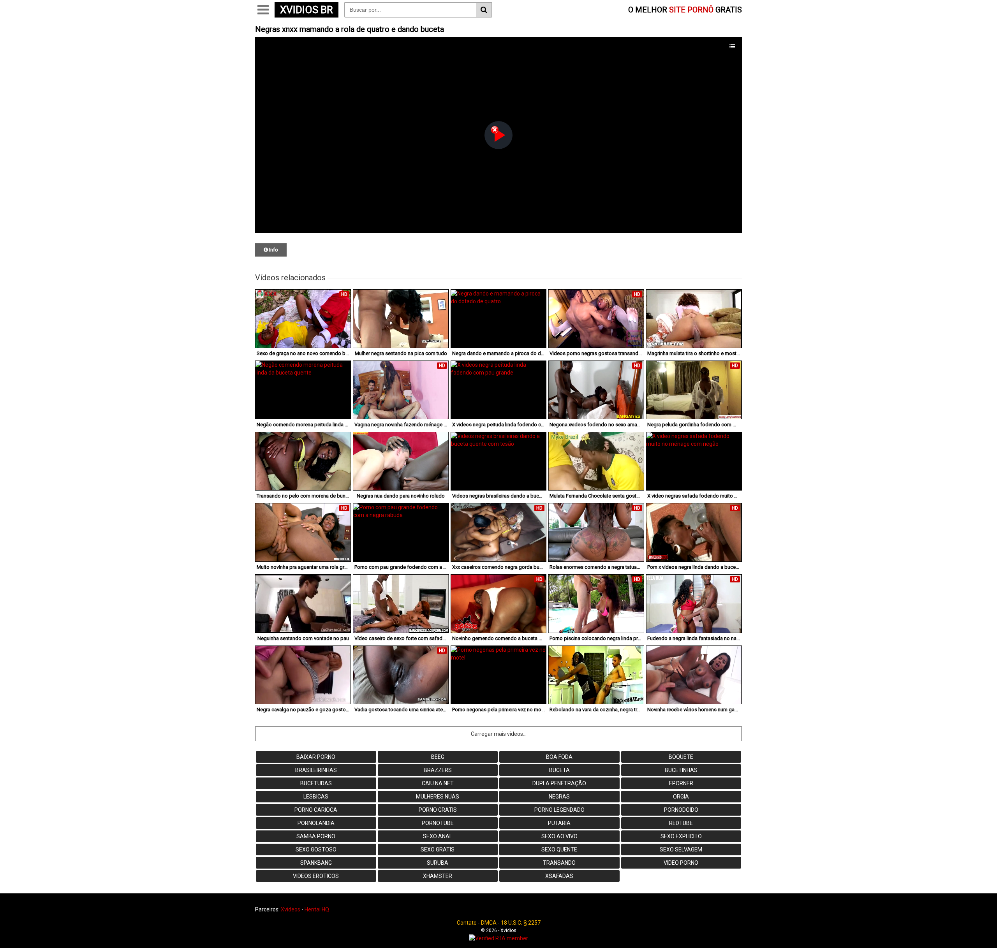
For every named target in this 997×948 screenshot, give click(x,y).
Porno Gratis (438, 810)
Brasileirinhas (316, 770)
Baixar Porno (315, 757)
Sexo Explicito (681, 836)
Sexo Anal (437, 836)
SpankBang (316, 863)
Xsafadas (559, 876)
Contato (467, 923)
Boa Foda (559, 757)
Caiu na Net (438, 783)
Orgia (681, 796)
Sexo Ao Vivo (559, 836)
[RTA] (498, 938)
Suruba (437, 863)
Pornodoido (681, 810)
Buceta (559, 770)
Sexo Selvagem (681, 849)
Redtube (681, 823)
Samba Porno (315, 836)
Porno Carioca (315, 810)
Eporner (681, 783)
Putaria (559, 823)
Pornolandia (316, 823)
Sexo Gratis (437, 849)
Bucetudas (316, 783)
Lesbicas (315, 796)
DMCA (489, 923)
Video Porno (681, 863)
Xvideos (290, 909)
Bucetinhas (681, 770)
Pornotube (438, 823)
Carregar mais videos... (499, 734)
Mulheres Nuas (437, 796)
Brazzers (438, 770)
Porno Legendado (559, 810)
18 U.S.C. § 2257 (521, 923)
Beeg (437, 757)
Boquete (681, 757)
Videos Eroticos (316, 876)
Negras (559, 796)
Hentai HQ (317, 909)
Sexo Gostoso (316, 849)
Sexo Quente (559, 849)
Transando (559, 863)
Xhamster (437, 876)
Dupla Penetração (559, 783)
